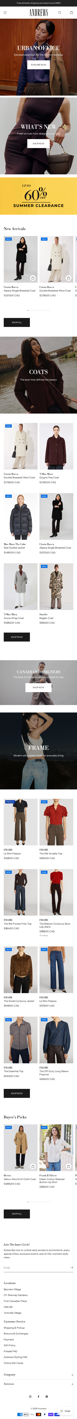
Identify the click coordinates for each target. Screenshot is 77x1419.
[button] (60, 12)
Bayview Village (12, 1289)
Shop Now (17, 637)
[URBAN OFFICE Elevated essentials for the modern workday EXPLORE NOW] (38, 23)
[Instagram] (30, 1396)
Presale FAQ (10, 1351)
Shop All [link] (17, 322)
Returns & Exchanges (16, 1333)
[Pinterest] (47, 1396)
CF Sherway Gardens (15, 1295)
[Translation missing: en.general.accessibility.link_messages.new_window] (38, 196)
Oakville (8, 1306)
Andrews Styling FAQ (15, 1357)
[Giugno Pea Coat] (56, 446)
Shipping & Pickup (14, 1327)
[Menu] (8, 12)
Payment (9, 1339)
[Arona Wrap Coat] (21, 586)
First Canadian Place (15, 1301)
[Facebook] (38, 1396)
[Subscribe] (68, 1267)
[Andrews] (38, 12)
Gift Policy (10, 1345)
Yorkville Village (12, 1312)
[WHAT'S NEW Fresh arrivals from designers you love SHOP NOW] (38, 101)
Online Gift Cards (13, 1362)
